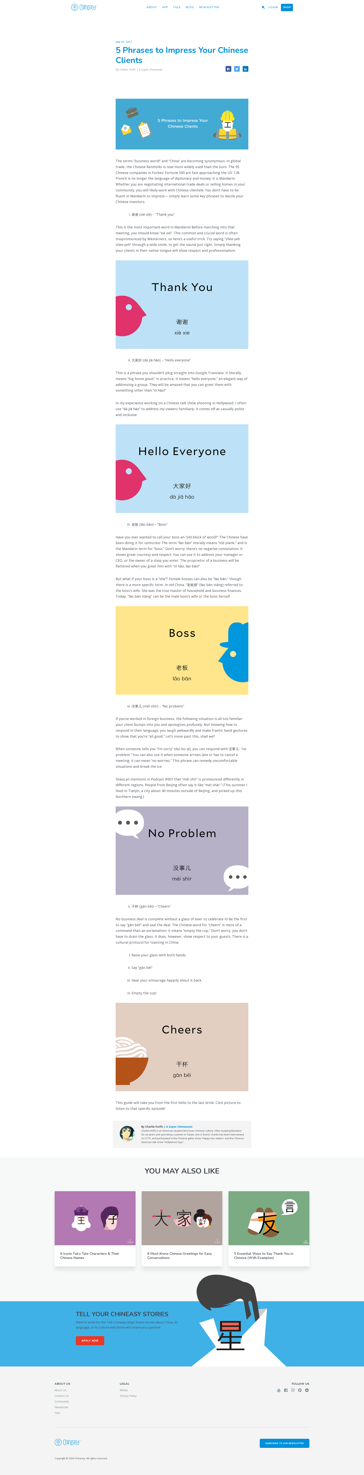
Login (273, 7)
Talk (176, 7)
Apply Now (90, 1340)
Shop (287, 7)
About (151, 7)
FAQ (57, 1413)
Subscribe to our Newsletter (284, 1443)
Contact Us (62, 1396)
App (165, 7)
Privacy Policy (128, 1396)
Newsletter (209, 7)
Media (124, 1390)
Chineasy (84, 7)
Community (62, 1401)
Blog (190, 7)
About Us (60, 1390)
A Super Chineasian (150, 69)
